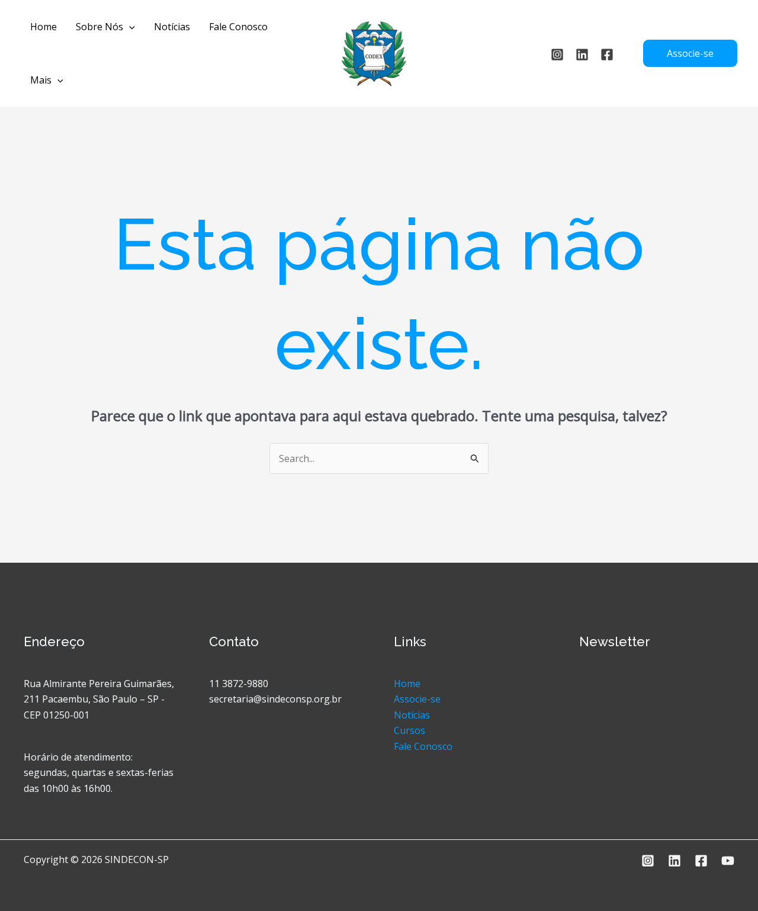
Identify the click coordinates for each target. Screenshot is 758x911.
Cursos (409, 730)
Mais (41, 79)
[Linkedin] (582, 54)
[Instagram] (557, 54)
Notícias (172, 26)
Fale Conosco (238, 26)
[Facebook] (701, 860)
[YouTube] (727, 860)
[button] (129, 26)
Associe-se (417, 698)
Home (43, 26)
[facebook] (607, 54)
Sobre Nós (99, 26)
